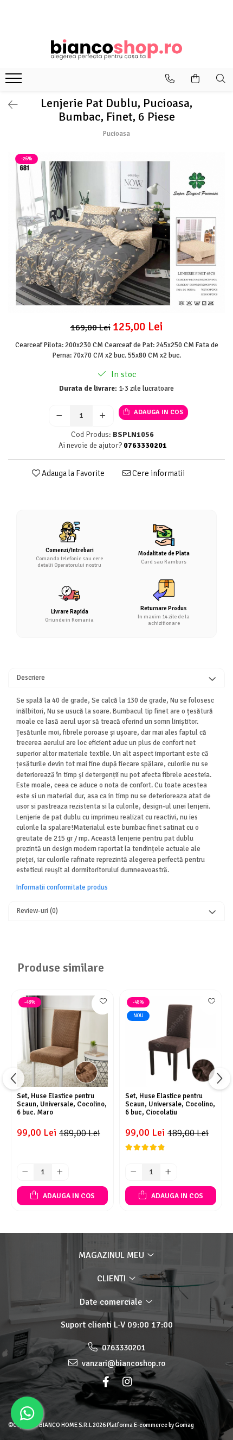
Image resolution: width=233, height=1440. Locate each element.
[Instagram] (127, 1382)
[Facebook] (105, 1382)
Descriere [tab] (31, 677)
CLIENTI (112, 1278)
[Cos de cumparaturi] (195, 79)
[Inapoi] (8, 105)
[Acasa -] (116, 49)
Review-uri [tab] (37, 910)
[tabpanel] (116, 232)
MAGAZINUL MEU (112, 1255)
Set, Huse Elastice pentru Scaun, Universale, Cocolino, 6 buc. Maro (62, 1104)
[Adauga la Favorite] (102, 1004)
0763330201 (122, 1348)
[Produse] (14, 81)
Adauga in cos (157, 412)
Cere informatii (158, 473)
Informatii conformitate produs (62, 887)
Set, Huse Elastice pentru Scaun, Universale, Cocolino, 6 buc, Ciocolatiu (170, 1104)
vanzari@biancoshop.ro (122, 1363)
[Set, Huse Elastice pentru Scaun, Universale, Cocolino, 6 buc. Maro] (62, 1041)
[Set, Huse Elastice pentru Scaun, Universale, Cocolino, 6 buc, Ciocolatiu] (170, 1041)
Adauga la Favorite (72, 473)
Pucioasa (116, 133)
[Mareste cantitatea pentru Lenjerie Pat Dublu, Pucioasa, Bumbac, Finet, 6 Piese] (103, 416)
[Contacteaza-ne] (170, 79)
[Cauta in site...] (221, 79)
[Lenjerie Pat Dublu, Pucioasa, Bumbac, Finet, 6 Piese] (116, 232)
